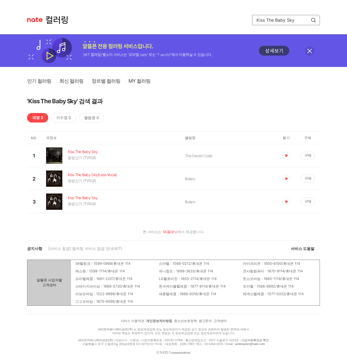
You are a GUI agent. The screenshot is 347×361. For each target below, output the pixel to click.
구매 (307, 155)
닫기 (309, 51)
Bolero (190, 178)
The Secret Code (198, 155)
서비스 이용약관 (132, 321)
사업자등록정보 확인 (255, 340)
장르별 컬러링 (106, 81)
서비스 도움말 (302, 248)
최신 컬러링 (71, 81)
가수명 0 (63, 117)
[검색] (313, 20)
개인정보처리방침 (159, 321)
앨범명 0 (91, 117)
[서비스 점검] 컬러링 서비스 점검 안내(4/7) (85, 248)
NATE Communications (175, 352)
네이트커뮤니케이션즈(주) (115, 329)
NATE (35, 19)
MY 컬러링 (139, 81)
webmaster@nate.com (250, 344)
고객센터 (220, 321)
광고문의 (205, 321)
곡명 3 (37, 117)
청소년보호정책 (185, 321)
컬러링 (59, 20)
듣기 (286, 155)
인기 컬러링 (39, 81)
